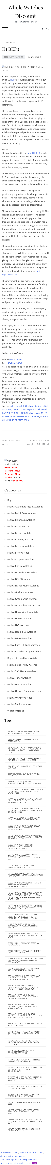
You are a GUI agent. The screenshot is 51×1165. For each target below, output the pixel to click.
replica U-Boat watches (19, 684)
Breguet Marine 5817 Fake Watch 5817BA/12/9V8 (23, 740)
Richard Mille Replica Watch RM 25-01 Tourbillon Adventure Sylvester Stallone (25, 1079)
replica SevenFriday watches (22, 664)
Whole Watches (15, 710)
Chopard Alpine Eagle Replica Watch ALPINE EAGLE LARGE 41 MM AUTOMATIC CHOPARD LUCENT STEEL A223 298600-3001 (24, 749)
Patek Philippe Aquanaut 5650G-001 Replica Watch (24, 944)
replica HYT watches (13, 57)
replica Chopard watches (20, 559)
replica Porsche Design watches (24, 651)
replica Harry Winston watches (23, 612)
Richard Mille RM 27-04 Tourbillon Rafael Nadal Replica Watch (23, 1095)
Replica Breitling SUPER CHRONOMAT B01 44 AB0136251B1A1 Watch (24, 969)
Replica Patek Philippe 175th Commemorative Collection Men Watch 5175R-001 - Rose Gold (23, 987)
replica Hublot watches (19, 618)
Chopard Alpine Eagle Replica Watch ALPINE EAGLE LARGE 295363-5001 (24, 759)
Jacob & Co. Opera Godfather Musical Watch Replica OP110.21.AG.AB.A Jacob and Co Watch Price (25, 907)
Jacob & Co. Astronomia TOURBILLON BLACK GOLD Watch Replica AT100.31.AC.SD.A (24, 827)
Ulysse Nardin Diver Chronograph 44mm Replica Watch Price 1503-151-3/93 (24, 1112)
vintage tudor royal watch (12, 1156)
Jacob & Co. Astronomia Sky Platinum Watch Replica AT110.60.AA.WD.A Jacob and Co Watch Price (25, 801)
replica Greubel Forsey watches (24, 605)
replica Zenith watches (19, 704)
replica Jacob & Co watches (21, 631)
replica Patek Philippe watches (23, 644)
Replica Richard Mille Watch (22, 658)
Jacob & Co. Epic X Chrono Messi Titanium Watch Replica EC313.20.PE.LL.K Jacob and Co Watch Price (24, 857)
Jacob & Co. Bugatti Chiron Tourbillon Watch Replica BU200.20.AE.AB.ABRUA (20, 846)
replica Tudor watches (19, 677)
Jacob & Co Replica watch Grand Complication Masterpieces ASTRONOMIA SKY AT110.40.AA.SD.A (23, 916)
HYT (12, 79)
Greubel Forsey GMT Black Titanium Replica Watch (24, 775)
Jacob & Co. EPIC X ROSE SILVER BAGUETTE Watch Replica (21, 866)
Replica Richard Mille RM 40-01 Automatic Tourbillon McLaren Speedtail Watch (22, 1006)
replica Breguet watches (20, 533)
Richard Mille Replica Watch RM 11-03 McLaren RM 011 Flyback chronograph (25, 1069)
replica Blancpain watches (21, 519)
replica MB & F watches (19, 638)
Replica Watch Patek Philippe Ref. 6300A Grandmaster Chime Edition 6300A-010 (23, 1042)
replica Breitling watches (20, 539)
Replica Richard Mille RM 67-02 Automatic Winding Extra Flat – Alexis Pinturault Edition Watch (25, 1016)
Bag (9, 500)
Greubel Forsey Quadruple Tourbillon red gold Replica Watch (24, 783)
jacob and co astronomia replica (15, 1163)
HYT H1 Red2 (15, 359)
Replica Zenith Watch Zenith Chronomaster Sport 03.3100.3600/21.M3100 (21, 1052)
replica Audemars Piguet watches (25, 506)
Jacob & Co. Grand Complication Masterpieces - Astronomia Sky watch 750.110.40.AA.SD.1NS (25, 875)
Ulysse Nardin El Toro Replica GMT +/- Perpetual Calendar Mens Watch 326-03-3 (25, 1121)
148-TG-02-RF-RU (15, 363)
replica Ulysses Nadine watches (24, 691)
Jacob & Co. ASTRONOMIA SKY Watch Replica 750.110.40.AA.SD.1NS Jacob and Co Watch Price (25, 810)
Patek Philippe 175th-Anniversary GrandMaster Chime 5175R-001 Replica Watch (25, 935)
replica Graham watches (20, 592)
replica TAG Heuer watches (21, 671)
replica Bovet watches (19, 526)
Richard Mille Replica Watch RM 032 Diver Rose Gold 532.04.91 (24, 1061)
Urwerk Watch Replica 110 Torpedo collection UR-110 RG (24, 1130)
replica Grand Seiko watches (22, 598)
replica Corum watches (19, 565)
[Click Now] (14, 462)
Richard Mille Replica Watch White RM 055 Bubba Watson (25, 1087)
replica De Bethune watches (22, 572)
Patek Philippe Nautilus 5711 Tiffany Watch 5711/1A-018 (24, 952)
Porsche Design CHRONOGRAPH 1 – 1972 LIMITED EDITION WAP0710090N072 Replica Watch (25, 960)
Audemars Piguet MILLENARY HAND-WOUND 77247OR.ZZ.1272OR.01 (23, 732)
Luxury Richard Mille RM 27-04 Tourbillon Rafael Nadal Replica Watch (23, 926)
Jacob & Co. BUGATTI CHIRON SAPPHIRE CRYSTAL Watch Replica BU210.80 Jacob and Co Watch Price (25, 837)
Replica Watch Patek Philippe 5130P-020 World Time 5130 (25, 1024)
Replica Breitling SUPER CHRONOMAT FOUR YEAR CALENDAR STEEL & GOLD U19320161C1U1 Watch (24, 978)
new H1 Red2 (34, 153)
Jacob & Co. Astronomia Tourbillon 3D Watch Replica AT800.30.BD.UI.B (24, 819)
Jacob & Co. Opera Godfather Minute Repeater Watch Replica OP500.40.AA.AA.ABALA (24, 884)
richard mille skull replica (31, 1152)
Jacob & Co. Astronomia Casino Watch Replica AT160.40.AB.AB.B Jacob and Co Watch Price (25, 791)
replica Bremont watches (20, 546)
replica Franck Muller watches (23, 585)
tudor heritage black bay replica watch (18, 1159)
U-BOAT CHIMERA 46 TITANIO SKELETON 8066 (24, 1103)
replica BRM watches (18, 552)
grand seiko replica (9, 1152)
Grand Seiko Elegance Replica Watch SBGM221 (25, 767)
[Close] (23, 456)
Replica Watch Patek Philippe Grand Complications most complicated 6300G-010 (24, 1033)
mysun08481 (37, 57)
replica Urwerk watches (19, 697)
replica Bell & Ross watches (21, 513)
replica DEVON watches (19, 579)
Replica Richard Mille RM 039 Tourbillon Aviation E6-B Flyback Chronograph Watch (23, 997)
